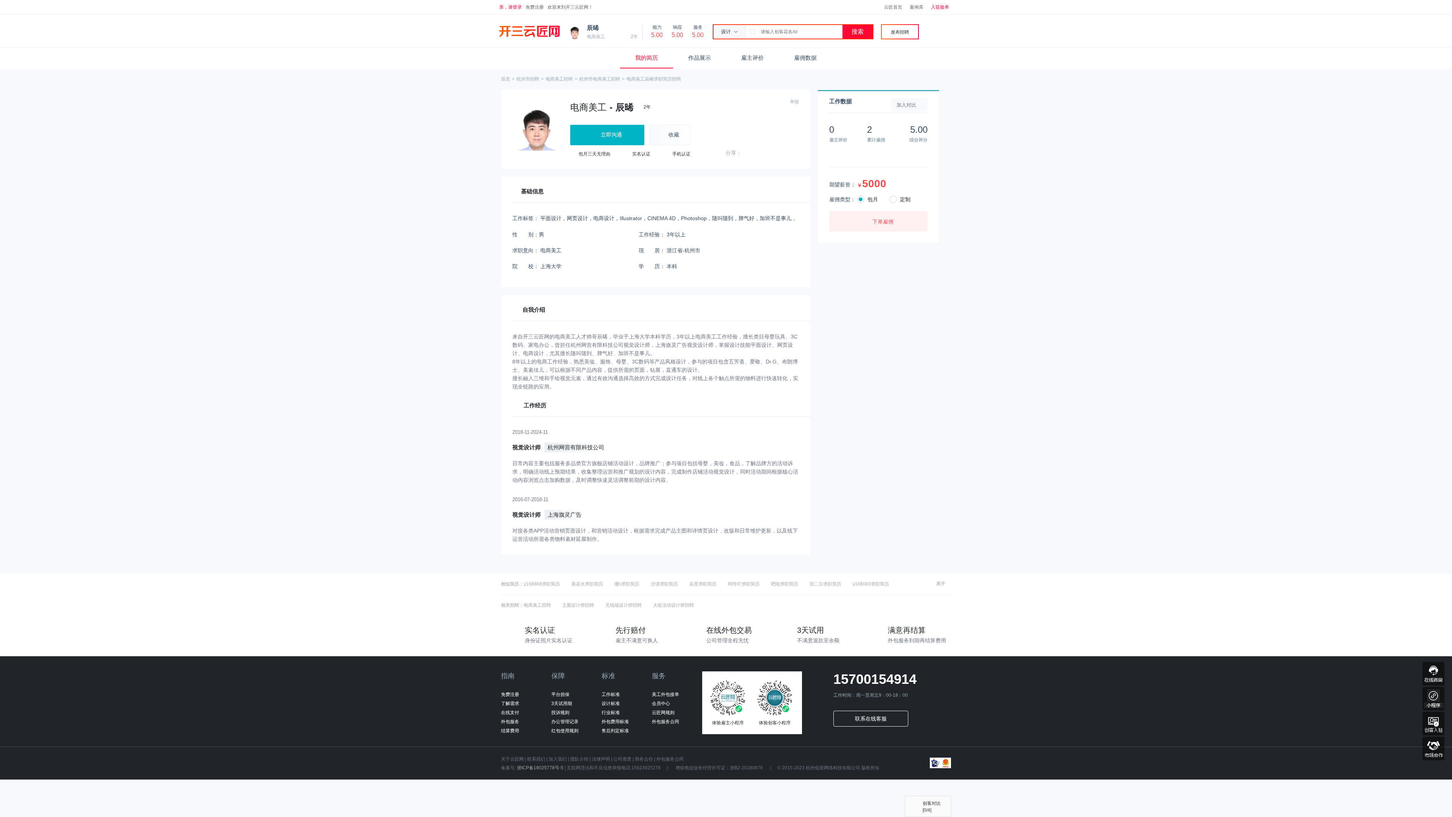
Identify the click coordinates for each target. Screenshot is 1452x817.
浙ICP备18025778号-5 (540, 767)
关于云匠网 (512, 759)
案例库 (916, 7)
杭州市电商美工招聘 (599, 79)
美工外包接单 (665, 694)
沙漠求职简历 (664, 584)
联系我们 (536, 759)
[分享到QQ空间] (784, 154)
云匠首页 (893, 7)
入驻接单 (940, 7)
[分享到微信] (759, 154)
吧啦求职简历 (784, 584)
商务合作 (644, 759)
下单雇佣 (883, 222)
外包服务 (510, 721)
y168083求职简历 (871, 584)
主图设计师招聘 (578, 605)
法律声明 (601, 759)
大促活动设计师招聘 (673, 605)
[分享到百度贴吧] (797, 154)
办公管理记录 (565, 721)
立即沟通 (611, 135)
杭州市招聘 (528, 79)
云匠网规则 (663, 712)
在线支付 (510, 712)
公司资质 (622, 759)
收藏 (674, 135)
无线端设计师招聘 (623, 605)
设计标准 (611, 703)
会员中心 (661, 703)
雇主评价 (752, 57)
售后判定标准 (615, 730)
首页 (505, 79)
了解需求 (510, 703)
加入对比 (906, 105)
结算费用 (510, 730)
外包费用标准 (615, 721)
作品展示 (699, 57)
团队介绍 (579, 759)
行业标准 (611, 712)
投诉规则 (560, 712)
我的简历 (646, 57)
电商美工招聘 (559, 79)
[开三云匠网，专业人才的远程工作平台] (529, 31)
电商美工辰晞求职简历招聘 (654, 79)
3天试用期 (561, 703)
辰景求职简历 (703, 584)
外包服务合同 (665, 721)
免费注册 (535, 7)
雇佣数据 (805, 57)
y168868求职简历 (542, 584)
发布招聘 (900, 32)
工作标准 (611, 694)
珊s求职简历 (626, 584)
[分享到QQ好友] (747, 154)
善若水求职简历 (587, 584)
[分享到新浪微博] (772, 154)
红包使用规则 (565, 730)
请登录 (515, 7)
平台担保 (560, 694)
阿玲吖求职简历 (744, 584)
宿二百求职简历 (825, 584)
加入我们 (558, 759)
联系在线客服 (871, 719)
